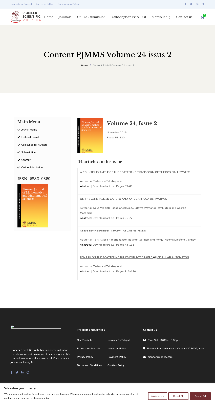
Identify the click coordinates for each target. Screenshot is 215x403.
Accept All (200, 396)
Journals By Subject (119, 340)
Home (84, 65)
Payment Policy (117, 357)
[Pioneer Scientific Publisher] (26, 17)
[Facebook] (185, 4)
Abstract (85, 186)
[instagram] (28, 372)
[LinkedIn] (203, 4)
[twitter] (16, 372)
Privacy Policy (85, 357)
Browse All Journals (88, 348)
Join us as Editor (44, 4)
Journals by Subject (21, 4)
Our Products (84, 340)
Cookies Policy (116, 365)
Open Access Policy (68, 4)
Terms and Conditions (89, 365)
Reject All (178, 396)
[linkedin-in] (22, 372)
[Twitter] (191, 4)
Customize (156, 396)
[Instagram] (197, 4)
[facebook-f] (11, 372)
